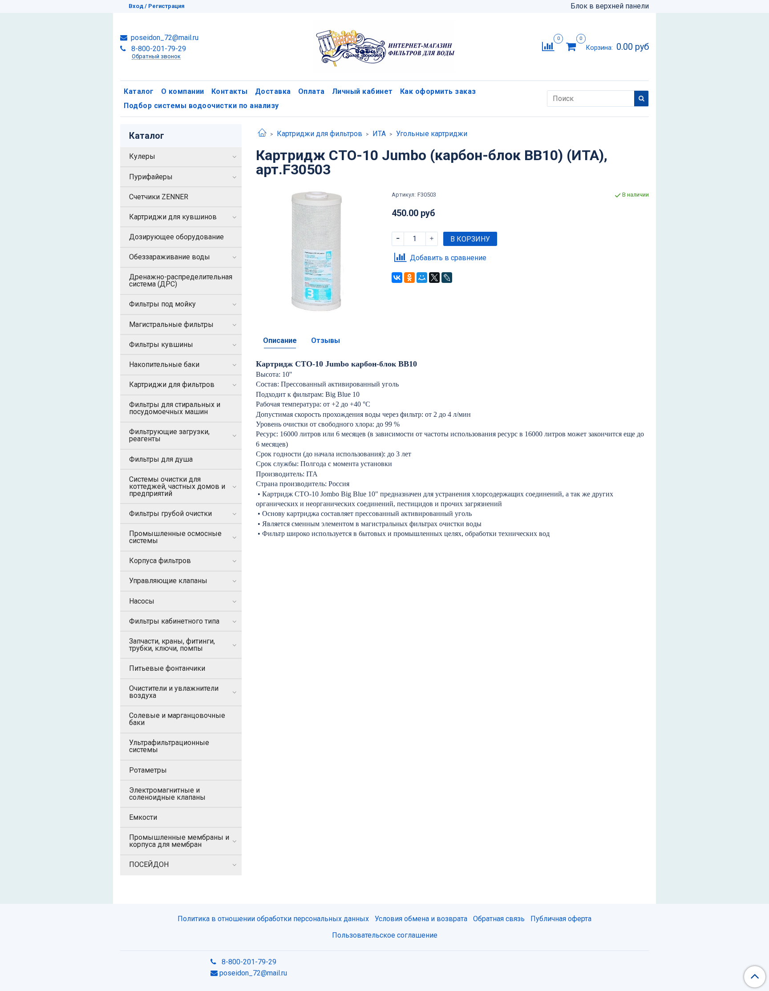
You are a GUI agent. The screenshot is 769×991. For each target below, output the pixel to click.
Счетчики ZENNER (158, 197)
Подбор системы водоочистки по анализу (201, 105)
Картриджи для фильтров (319, 133)
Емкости (143, 817)
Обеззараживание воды (169, 257)
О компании (182, 91)
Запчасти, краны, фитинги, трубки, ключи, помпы (172, 645)
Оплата (311, 91)
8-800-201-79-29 (158, 48)
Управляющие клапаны (168, 580)
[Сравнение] (548, 46)
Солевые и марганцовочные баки (177, 719)
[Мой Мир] (422, 277)
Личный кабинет (362, 91)
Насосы (141, 601)
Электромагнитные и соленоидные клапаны (167, 794)
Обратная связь (499, 918)
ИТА (379, 133)
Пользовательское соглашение (384, 935)
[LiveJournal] (446, 277)
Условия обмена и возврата (421, 918)
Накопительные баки (164, 364)
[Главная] (262, 133)
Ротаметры (148, 770)
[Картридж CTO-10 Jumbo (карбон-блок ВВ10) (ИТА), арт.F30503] (316, 251)
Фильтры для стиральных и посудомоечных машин (174, 408)
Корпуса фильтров (160, 560)
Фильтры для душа (161, 459)
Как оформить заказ (438, 91)
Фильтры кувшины (161, 344)
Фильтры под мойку (162, 304)
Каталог (139, 91)
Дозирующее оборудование (176, 237)
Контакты (229, 91)
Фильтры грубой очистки (170, 513)
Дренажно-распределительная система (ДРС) (180, 280)
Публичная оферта (560, 918)
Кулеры (142, 156)
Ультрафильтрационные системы (169, 746)
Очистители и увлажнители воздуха (174, 692)
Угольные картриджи (431, 133)
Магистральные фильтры (171, 324)
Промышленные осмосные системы (175, 537)
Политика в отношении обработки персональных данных (273, 918)
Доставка (273, 91)
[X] (434, 277)
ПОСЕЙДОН (149, 864)
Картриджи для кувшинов (173, 217)
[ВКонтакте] (397, 277)
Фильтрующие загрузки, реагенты (169, 435)
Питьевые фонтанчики (167, 668)
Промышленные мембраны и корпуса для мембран (179, 841)
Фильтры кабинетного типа (174, 621)
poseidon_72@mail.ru (163, 37)
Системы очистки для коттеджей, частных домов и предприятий (177, 486)
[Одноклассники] (409, 277)
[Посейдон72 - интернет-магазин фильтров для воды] (384, 45)
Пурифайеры (151, 177)
